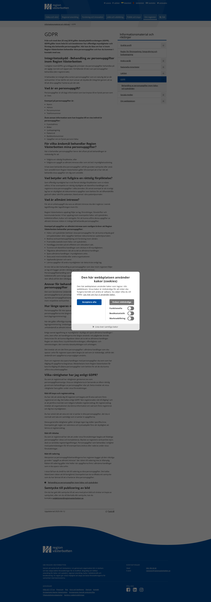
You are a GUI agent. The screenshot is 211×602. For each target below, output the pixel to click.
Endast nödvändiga (121, 302)
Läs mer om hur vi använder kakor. (99, 294)
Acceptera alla (89, 302)
